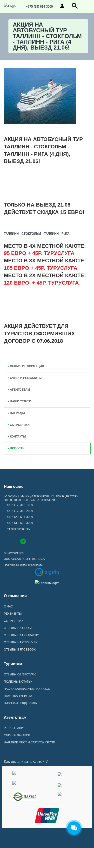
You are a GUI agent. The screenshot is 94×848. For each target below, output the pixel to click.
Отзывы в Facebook (20, 649)
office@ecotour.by (18, 529)
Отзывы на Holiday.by (21, 635)
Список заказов (17, 735)
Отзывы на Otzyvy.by (21, 642)
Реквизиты (13, 613)
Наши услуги (20, 401)
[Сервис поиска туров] (47, 572)
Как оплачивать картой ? (26, 761)
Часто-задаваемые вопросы (27, 689)
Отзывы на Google (19, 628)
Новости (17, 448)
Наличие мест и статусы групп (29, 742)
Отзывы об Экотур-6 (20, 674)
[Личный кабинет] (62, 7)
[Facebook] (6, 541)
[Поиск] (75, 7)
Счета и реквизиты (26, 378)
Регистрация (15, 728)
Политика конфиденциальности (23, 564)
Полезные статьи (18, 681)
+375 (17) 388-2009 (20, 511)
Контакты (18, 436)
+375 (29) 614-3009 (39, 6)
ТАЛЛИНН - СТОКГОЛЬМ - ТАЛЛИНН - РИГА (36, 234)
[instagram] (14, 541)
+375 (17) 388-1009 (20, 505)
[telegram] (23, 542)
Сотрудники (20, 425)
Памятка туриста (18, 696)
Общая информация (27, 366)
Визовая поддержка (20, 703)
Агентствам (20, 389)
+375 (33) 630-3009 (20, 523)
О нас (8, 606)
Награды (17, 413)
